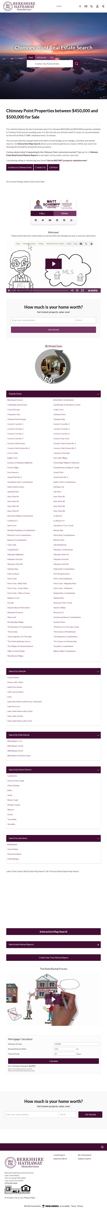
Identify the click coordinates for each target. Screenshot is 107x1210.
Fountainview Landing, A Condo (66, 467)
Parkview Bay (12, 569)
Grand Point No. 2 (14, 477)
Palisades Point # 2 (61, 554)
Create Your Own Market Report (53, 957)
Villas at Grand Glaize (16, 651)
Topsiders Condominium (63, 646)
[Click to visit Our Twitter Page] (43, 220)
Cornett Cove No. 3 (15, 429)
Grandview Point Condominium (20, 482)
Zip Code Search (84, 1155)
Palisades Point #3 (61, 559)
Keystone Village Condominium (20, 516)
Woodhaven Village (15, 656)
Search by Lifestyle (17, 671)
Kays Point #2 (59, 496)
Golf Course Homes (15, 692)
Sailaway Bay (59, 598)
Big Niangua (12, 844)
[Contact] (99, 1189)
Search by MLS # (60, 1159)
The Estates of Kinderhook (65, 632)
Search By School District (20, 769)
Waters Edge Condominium (65, 651)
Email (64, 213)
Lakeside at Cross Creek (63, 525)
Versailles (11, 824)
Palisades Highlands (15, 554)
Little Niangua (13, 859)
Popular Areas (15, 393)
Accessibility (65, 1206)
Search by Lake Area (18, 838)
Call (42, 213)
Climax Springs (13, 785)
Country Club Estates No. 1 (65, 443)
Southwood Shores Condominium (67, 617)
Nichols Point (59, 540)
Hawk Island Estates (15, 487)
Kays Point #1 (13, 496)
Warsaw (10, 809)
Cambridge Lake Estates (17, 405)
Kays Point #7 (13, 511)
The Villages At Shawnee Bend (20, 646)
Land (9, 697)
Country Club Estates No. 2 (18, 448)
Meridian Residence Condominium (21, 530)
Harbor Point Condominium (65, 482)
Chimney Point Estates (16, 419)
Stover (10, 814)
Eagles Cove (12, 458)
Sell (51, 57)
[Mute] (72, 290)
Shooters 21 (59, 612)
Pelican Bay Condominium (64, 569)
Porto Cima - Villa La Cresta (18, 593)
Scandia (10, 603)
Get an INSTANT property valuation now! (67, 160)
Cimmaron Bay (59, 419)
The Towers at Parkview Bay (65, 641)
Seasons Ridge (60, 607)
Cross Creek (12, 453)
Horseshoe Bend (14, 854)
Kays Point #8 (59, 511)
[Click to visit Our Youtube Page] (50, 220)
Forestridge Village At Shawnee (66, 463)
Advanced (41, 57)
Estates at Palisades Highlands (19, 463)
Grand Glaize (12, 849)
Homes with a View (15, 682)
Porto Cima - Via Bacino (63, 588)
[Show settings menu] (77, 290)
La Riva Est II (12, 521)
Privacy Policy (29, 1198)
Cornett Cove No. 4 (61, 429)
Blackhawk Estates (15, 400)
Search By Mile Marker (19, 735)
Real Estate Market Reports (21, 944)
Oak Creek (11, 545)
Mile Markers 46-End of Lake (18, 755)
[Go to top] (100, 1195)
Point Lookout (13, 574)
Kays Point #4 (59, 501)
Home (59, 6)
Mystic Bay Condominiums (64, 535)
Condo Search (59, 1155)
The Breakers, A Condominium (19, 627)
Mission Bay (58, 530)
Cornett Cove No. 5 (15, 434)
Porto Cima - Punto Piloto (17, 588)
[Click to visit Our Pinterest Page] (64, 220)
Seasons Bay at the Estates (18, 607)
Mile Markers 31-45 (15, 751)
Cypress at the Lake (62, 453)
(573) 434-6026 (11, 1183)
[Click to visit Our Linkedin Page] (57, 220)
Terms (73, 1206)
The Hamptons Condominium (65, 636)
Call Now (53, 167)
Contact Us (40, 167)
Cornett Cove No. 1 (15, 424)
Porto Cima (12, 578)
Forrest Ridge (13, 467)
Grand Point (58, 472)
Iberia (9, 795)
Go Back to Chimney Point (20, 167)
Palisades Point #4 (14, 564)
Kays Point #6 (59, 506)
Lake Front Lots (13, 706)
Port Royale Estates (62, 574)
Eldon (9, 790)
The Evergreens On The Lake (19, 636)
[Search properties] (76, 63)
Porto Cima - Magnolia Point (65, 583)
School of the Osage (15, 781)
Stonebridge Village (15, 622)
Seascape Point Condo (63, 603)
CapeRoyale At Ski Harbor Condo (67, 405)
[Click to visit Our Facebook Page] (36, 220)
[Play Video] (8, 290)
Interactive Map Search (29, 143)
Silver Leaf (11, 617)
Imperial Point (13, 492)
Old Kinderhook (60, 545)
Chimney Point (60, 414)
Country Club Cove (61, 438)
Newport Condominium (16, 540)
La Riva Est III (59, 521)
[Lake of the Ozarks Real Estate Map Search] (53, 902)
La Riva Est (58, 516)
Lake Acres (11, 525)
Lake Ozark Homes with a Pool (19, 721)
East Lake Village (60, 458)
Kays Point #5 (13, 506)
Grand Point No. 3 (61, 477)
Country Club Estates (16, 443)
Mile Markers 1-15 (14, 741)
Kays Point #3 (13, 501)
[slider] (43, 290)
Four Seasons (12, 472)
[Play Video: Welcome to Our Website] (53, 264)
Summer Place (59, 622)
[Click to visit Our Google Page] (71, 220)
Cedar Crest (59, 409)
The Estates (12, 632)
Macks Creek (12, 800)
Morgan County (13, 805)
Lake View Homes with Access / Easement (24, 701)
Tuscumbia (11, 819)
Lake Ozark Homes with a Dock (19, 711)
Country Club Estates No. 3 (65, 448)
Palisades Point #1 (14, 559)
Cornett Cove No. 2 (61, 424)
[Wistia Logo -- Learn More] (93, 290)
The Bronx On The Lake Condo (66, 627)
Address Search (84, 1159)
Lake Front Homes (14, 687)
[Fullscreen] (82, 290)
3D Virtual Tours (53, 346)
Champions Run (13, 414)
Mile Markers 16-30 (15, 746)
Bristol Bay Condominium (64, 400)
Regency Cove (13, 598)
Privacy (80, 1206)
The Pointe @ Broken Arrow (18, 641)
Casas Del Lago (13, 409)
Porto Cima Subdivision (63, 578)
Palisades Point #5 (61, 564)
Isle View (57, 492)
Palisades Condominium (63, 549)
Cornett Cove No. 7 (15, 438)
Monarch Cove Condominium (19, 535)
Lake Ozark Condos (15, 716)
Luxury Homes (13, 677)
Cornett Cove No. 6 (61, 434)
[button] (53, 999)
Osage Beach (12, 549)
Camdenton (12, 776)
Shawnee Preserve (15, 612)
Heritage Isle (59, 487)
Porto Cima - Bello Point (17, 583)
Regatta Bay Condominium (64, 593)
